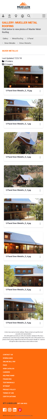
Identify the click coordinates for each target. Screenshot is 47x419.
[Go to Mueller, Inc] (23, 5)
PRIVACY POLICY (9, 389)
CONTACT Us (8, 355)
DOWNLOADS (8, 358)
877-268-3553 (22, 403)
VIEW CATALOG (8, 369)
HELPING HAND (8, 375)
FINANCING (7, 379)
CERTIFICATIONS (9, 396)
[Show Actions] (40, 91)
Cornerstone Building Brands (22, 415)
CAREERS (6, 372)
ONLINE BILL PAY (9, 362)
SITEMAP (6, 386)
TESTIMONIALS (8, 382)
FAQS (5, 365)
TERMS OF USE (8, 393)
